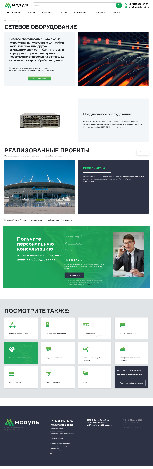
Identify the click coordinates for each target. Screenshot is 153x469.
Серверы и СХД (54, 448)
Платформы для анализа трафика (59, 446)
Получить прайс (39, 78)
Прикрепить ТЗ (73, 259)
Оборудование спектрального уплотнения (62, 433)
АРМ (51, 453)
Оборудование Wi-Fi (55, 451)
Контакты (117, 12)
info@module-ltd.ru (139, 7)
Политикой (88, 284)
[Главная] (5, 21)
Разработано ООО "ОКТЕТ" (132, 427)
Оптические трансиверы (56, 431)
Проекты (31, 12)
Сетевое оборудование (56, 438)
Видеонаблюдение (55, 441)
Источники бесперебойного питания (60, 443)
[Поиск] (119, 5)
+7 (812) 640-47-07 (138, 4)
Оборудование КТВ (55, 436)
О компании (47, 12)
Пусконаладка (80, 12)
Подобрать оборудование (131, 383)
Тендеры (63, 12)
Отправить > (74, 275)
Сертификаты (99, 12)
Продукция (15, 12)
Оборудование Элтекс (56, 428)
